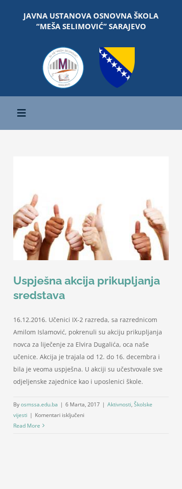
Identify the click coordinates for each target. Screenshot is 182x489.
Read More (26, 425)
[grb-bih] (117, 50)
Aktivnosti (119, 404)
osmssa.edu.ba (39, 404)
